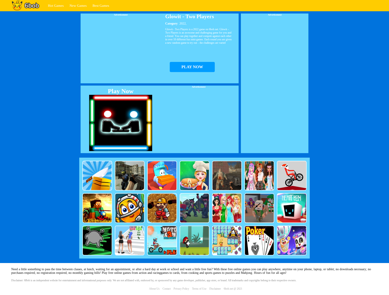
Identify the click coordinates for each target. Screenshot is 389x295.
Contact (167, 288)
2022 (182, 23)
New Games (78, 5)
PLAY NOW (192, 67)
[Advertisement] (120, 47)
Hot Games (56, 5)
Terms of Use (199, 288)
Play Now (120, 91)
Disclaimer (215, 288)
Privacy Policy (181, 288)
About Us (154, 288)
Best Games (101, 5)
